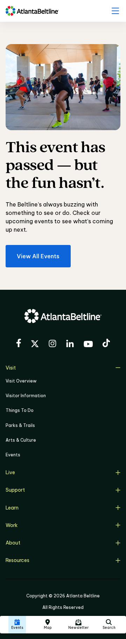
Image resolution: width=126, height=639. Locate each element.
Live (10, 472)
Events (13, 454)
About (13, 543)
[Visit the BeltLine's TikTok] (106, 344)
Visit (11, 368)
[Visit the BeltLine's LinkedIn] (70, 344)
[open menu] (115, 11)
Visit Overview (21, 381)
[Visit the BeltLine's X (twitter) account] (35, 344)
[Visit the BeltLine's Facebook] (18, 344)
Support (15, 490)
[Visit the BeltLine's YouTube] (88, 345)
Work (12, 525)
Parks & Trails (20, 425)
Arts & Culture (21, 440)
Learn (12, 508)
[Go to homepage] (32, 11)
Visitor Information (26, 395)
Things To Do (20, 410)
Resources (17, 560)
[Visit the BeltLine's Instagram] (52, 344)
